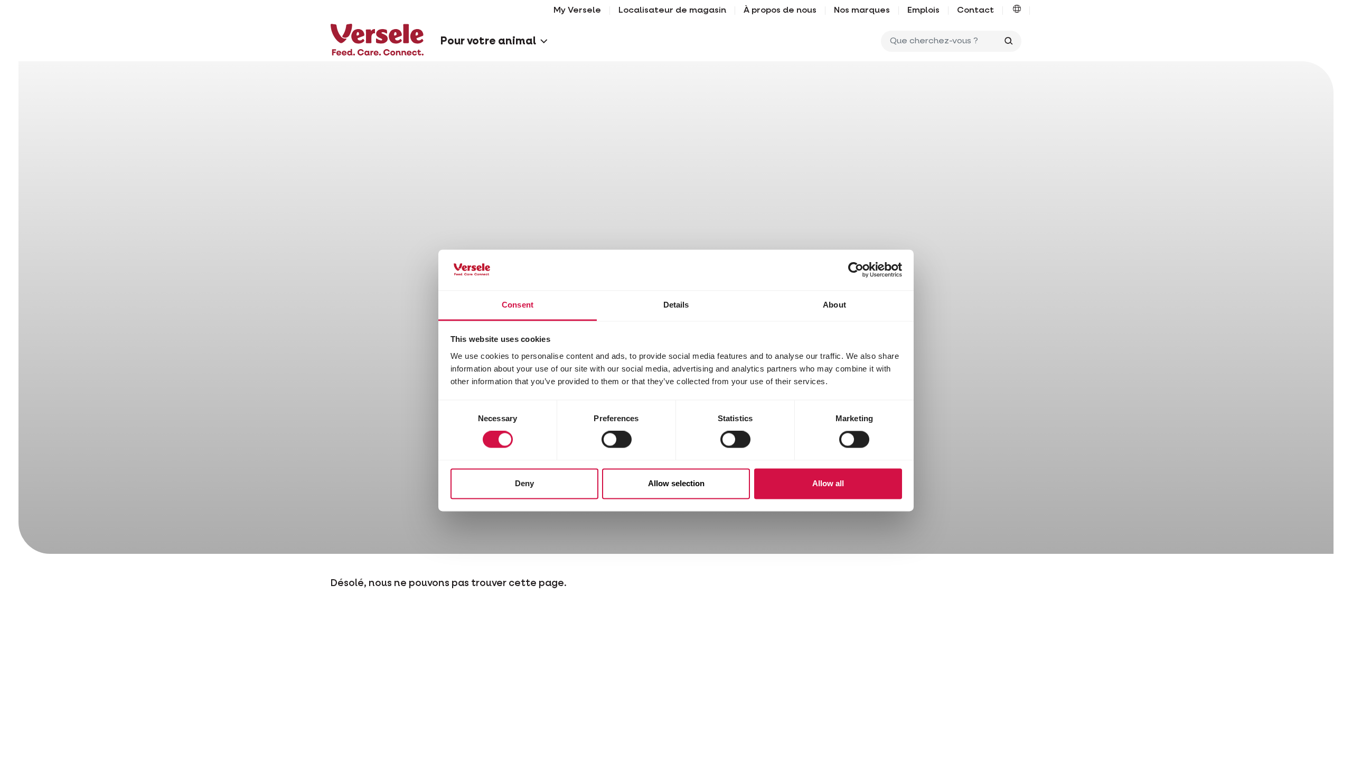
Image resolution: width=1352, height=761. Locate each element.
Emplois (923, 10)
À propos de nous (780, 10)
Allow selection (676, 483)
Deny (524, 483)
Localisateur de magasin (672, 10)
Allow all (828, 483)
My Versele (577, 10)
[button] (1017, 10)
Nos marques (862, 10)
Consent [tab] (517, 304)
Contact (975, 10)
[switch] (617, 439)
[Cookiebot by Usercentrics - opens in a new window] (856, 270)
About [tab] (834, 304)
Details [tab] (676, 304)
